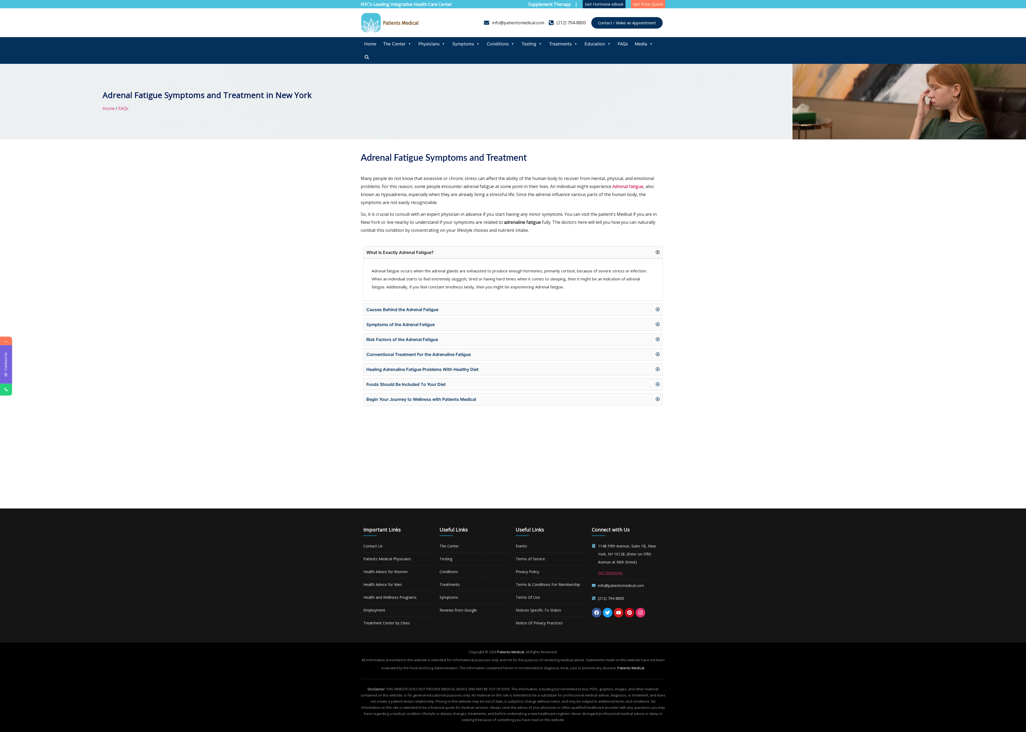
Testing (529, 43)
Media (641, 43)
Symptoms (463, 43)
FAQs (623, 43)
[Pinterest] (629, 612)
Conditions (498, 43)
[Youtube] (618, 612)
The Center (394, 43)
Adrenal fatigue (627, 186)
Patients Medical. (511, 651)
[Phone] (6, 389)
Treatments (560, 43)
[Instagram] (640, 612)
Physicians (429, 43)
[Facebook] (596, 612)
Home (370, 43)
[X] (607, 612)
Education (595, 43)
